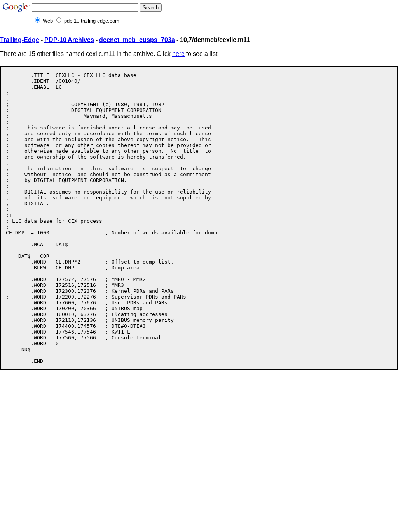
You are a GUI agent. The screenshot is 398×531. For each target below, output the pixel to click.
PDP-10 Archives (69, 40)
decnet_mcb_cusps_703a (137, 40)
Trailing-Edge (19, 40)
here (178, 54)
